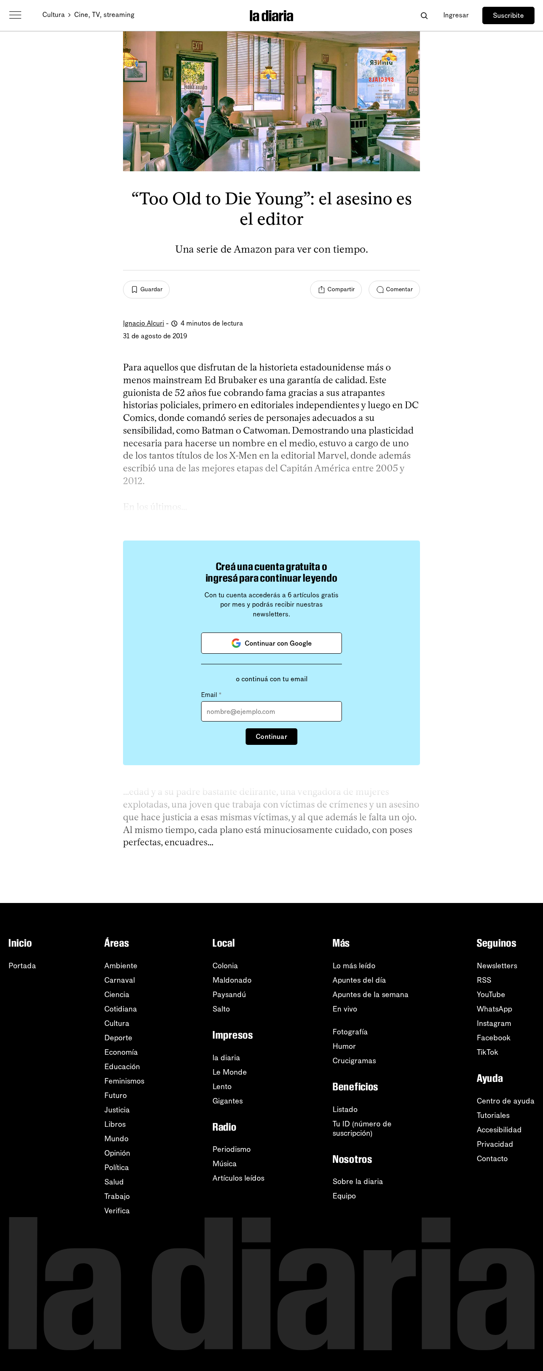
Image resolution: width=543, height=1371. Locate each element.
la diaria (226, 1057)
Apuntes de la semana (371, 994)
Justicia (117, 1110)
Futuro (115, 1095)
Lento (222, 1086)
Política (116, 1167)
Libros (115, 1124)
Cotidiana (120, 1009)
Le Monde (230, 1072)
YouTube (491, 994)
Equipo (344, 1196)
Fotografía (350, 1032)
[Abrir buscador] (424, 15)
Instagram (494, 1023)
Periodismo (232, 1149)
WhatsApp (494, 1009)
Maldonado (232, 980)
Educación (122, 1066)
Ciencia (116, 994)
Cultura (53, 15)
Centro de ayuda (506, 1101)
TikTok (487, 1052)
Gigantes (228, 1101)
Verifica (117, 1210)
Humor (344, 1046)
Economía (121, 1052)
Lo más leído (354, 965)
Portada (22, 965)
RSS (484, 980)
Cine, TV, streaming (104, 15)
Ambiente (120, 965)
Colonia (225, 965)
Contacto (492, 1158)
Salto (221, 1009)
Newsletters (497, 965)
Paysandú (229, 994)
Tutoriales (493, 1115)
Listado (345, 1109)
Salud (114, 1182)
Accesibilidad (499, 1129)
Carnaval (119, 980)
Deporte (118, 1037)
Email (211, 695)
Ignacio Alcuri (143, 323)
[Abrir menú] (15, 15)
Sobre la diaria (358, 1181)
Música (225, 1163)
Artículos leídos (238, 1178)
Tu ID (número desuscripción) (362, 1128)
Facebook (494, 1037)
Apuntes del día (359, 980)
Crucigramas (354, 1060)
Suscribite (508, 15)
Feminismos (124, 1081)
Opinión (117, 1153)
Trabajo (117, 1196)
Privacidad (495, 1144)
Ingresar (456, 15)
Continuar (271, 737)
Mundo (116, 1138)
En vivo (345, 1009)
